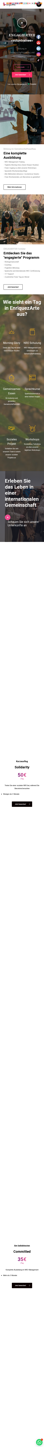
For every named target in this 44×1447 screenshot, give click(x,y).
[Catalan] (7, 3)
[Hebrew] (24, 3)
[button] (39, 1442)
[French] (18, 3)
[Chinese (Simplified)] (10, 3)
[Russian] (38, 3)
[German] (21, 3)
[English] (16, 3)
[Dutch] (13, 3)
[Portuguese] (35, 3)
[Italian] (27, 3)
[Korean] (32, 3)
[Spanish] (41, 3)
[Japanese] (30, 3)
